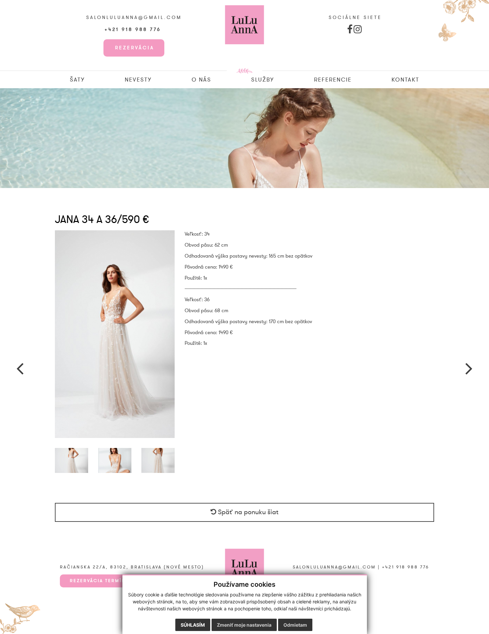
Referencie (333, 80)
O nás (201, 80)
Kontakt (405, 80)
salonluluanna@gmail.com (134, 18)
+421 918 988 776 (134, 30)
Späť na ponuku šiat (247, 512)
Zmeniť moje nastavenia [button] (244, 625)
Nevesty (138, 80)
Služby (262, 80)
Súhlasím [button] (193, 625)
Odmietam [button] (295, 625)
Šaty (77, 80)
